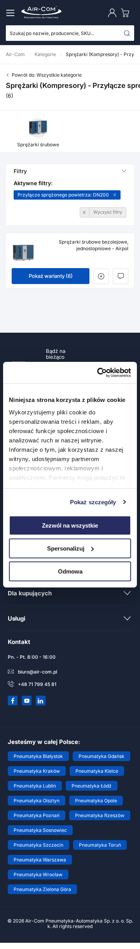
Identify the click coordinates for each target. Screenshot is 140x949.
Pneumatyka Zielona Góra (42, 889)
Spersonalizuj (65, 548)
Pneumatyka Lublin (35, 786)
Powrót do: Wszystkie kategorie (47, 75)
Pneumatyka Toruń (100, 845)
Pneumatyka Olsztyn (37, 800)
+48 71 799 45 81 (37, 684)
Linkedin (41, 701)
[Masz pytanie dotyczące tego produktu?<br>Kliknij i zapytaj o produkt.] (120, 276)
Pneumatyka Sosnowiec (40, 830)
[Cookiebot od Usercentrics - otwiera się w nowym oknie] (98, 372)
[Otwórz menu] (12, 13)
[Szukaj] (127, 33)
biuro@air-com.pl (37, 672)
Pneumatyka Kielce (96, 771)
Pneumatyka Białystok (38, 756)
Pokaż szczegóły (93, 501)
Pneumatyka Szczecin (38, 845)
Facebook (13, 701)
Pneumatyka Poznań (37, 815)
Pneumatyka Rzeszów (99, 815)
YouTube (27, 701)
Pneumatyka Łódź (92, 786)
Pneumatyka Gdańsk (101, 756)
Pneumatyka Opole (96, 800)
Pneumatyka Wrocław (38, 874)
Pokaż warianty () (51, 276)
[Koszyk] (127, 12)
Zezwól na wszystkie (70, 525)
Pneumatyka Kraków (37, 771)
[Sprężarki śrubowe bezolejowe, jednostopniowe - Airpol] (23, 252)
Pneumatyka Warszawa (40, 860)
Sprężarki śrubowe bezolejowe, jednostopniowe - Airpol (93, 245)
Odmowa (70, 571)
